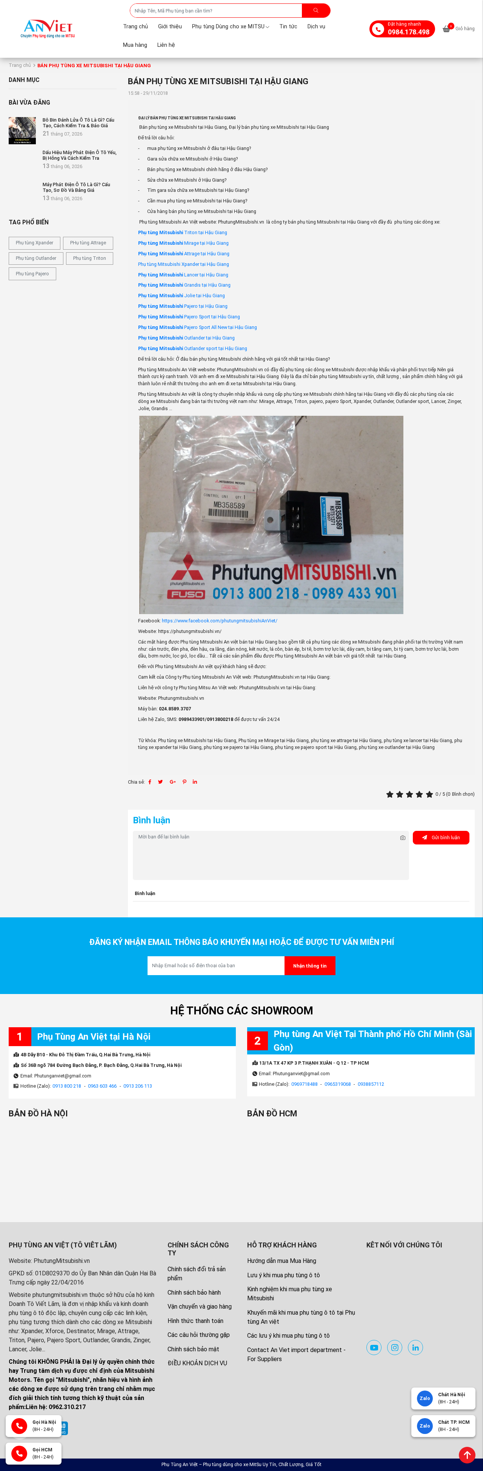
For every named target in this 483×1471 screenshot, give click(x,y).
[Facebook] (149, 782)
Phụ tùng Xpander (34, 242)
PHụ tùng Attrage (88, 242)
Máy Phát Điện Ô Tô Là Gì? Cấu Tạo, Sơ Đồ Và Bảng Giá (76, 187)
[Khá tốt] (420, 794)
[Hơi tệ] (401, 794)
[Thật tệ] (391, 794)
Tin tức (288, 26)
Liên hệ (166, 45)
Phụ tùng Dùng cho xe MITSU (228, 26)
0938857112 (371, 1084)
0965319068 (338, 1084)
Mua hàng (135, 45)
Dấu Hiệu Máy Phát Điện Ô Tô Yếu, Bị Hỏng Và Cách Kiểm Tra (80, 155)
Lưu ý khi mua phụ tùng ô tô (283, 1275)
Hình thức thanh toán (195, 1320)
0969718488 (304, 1084)
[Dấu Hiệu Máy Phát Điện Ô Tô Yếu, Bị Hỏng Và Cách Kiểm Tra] (22, 163)
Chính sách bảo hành (194, 1292)
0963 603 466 (102, 1086)
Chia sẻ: (136, 782)
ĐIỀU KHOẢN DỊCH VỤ (197, 1363)
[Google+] (173, 782)
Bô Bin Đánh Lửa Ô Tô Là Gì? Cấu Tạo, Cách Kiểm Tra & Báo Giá (78, 122)
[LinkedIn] (195, 782)
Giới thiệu (170, 26)
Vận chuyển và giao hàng (200, 1306)
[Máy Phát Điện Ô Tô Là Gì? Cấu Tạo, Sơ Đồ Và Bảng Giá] (22, 195)
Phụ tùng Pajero (32, 273)
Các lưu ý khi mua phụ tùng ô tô (288, 1335)
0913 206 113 (137, 1086)
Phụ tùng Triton (89, 258)
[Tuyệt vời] (430, 794)
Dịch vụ (316, 26)
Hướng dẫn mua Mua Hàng (281, 1260)
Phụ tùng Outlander (36, 258)
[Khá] (410, 794)
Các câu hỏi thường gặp (199, 1334)
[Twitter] (160, 782)
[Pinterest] (184, 782)
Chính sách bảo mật (193, 1349)
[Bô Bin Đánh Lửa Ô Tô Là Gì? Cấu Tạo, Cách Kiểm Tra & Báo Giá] (22, 130)
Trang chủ (135, 26)
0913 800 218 (66, 1086)
